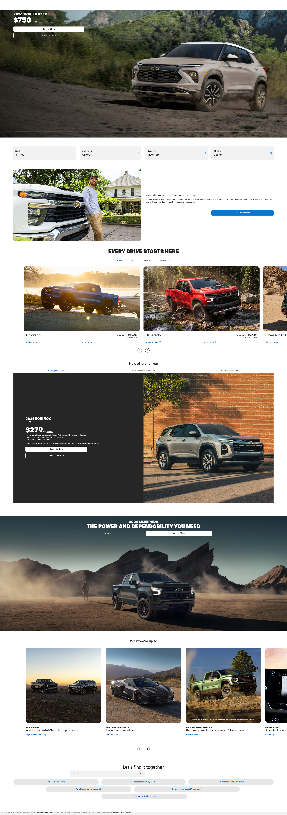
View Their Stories (242, 213)
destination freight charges (122, 813)
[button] (27, 27)
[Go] (141, 774)
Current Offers (49, 34)
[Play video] (77, 205)
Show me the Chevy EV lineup (231, 782)
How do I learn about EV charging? (186, 789)
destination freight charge (44, 813)
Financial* (27, 27)
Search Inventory (48, 40)
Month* (50, 432)
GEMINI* (276, 727)
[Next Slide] (147, 350)
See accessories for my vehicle (143, 782)
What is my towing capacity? (88, 789)
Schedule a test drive (56, 782)
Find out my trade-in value (145, 796)
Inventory (108, 533)
